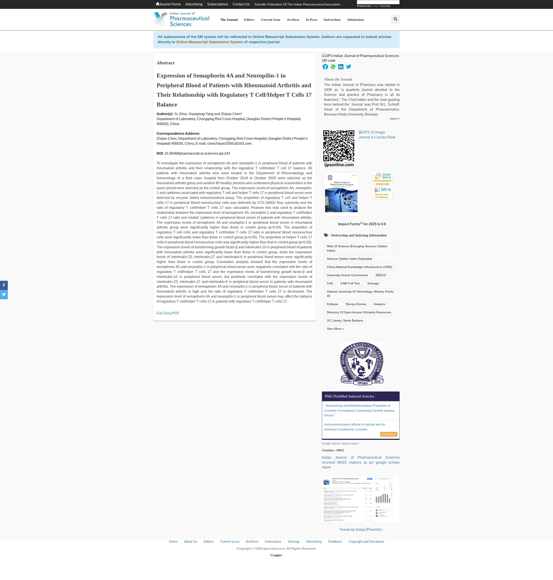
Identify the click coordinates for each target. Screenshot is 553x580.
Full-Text (163, 313)
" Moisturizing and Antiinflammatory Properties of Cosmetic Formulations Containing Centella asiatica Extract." (359, 410)
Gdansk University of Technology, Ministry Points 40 (360, 294)
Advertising (194, 4)
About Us (190, 541)
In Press (311, 19)
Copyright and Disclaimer (366, 541)
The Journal (229, 19)
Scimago (373, 283)
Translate (385, 6)
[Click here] (276, 555)
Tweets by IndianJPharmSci (360, 529)
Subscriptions (217, 4)
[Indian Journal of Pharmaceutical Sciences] (181, 19)
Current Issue (270, 19)
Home (173, 541)
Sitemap (293, 541)
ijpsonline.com (274, 548)
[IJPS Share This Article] (325, 66)
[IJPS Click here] (361, 499)
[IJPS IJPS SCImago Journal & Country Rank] (377, 135)
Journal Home (170, 4)
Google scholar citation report (340, 443)
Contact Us (241, 4)
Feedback (335, 541)
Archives (293, 19)
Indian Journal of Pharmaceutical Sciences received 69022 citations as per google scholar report (361, 462)
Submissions (355, 19)
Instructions (332, 19)
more (394, 118)
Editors (249, 19)
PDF (176, 313)
